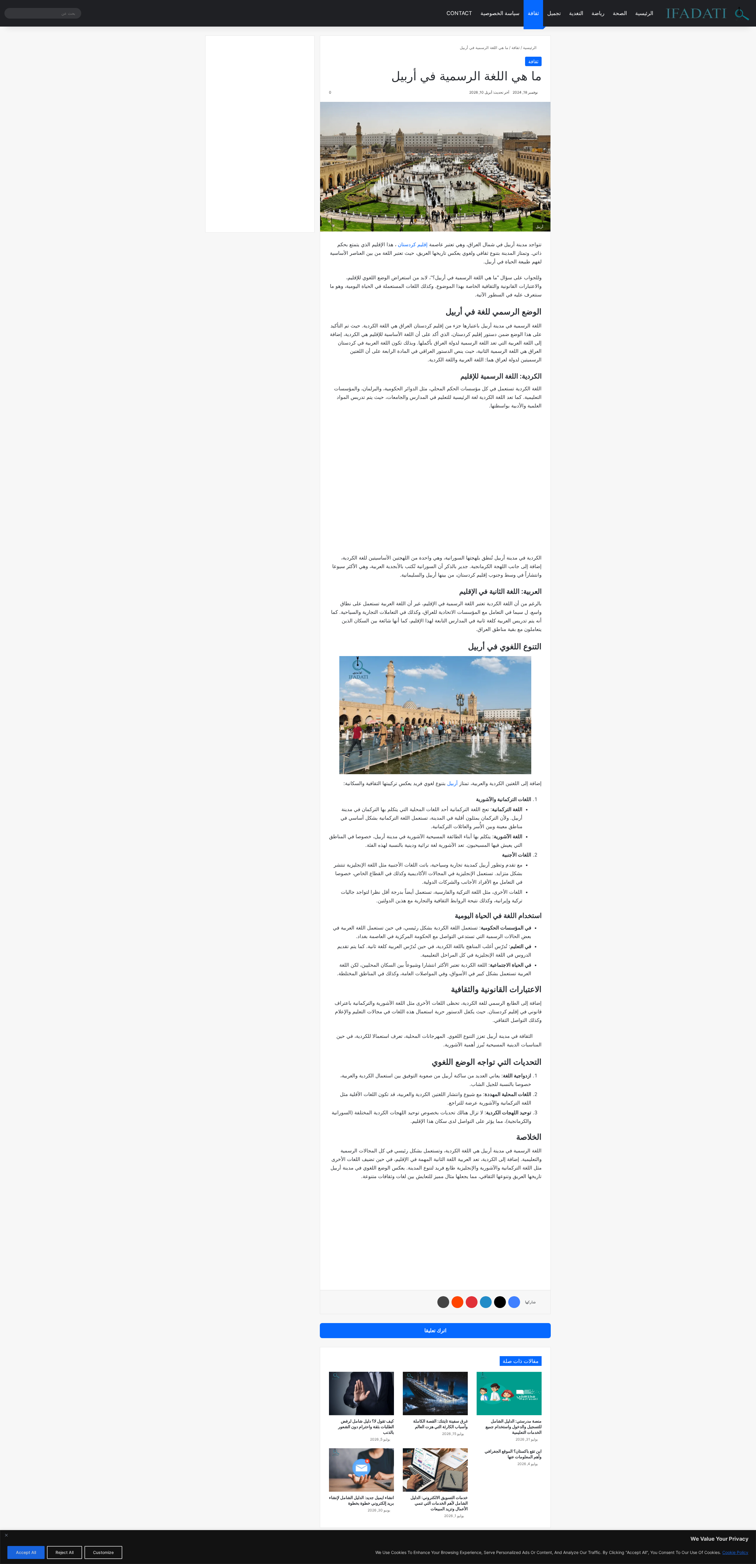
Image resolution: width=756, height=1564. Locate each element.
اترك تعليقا (435, 1330)
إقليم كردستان (412, 244)
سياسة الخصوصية (499, 13)
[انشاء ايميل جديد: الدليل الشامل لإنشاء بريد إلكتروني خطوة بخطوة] (361, 1470)
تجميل (554, 13)
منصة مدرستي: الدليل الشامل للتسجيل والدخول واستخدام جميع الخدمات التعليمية (513, 1426)
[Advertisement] (435, 488)
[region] (378, 1547)
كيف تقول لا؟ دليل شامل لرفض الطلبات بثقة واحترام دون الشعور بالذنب (366, 1426)
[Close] (6, 1535)
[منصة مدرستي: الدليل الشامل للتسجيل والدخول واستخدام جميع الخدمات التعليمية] (509, 1393)
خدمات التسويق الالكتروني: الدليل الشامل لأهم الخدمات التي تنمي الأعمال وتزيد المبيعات (439, 1503)
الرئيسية (644, 13)
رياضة (598, 13)
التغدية (576, 13)
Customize (103, 1552)
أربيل (452, 783)
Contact (459, 13)
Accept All (26, 1552)
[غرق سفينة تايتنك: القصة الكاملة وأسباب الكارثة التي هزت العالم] (435, 1393)
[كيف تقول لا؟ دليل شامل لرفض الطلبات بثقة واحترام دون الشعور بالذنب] (361, 1393)
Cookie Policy (735, 1552)
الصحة (620, 13)
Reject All (65, 1552)
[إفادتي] (707, 13)
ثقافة (533, 13)
